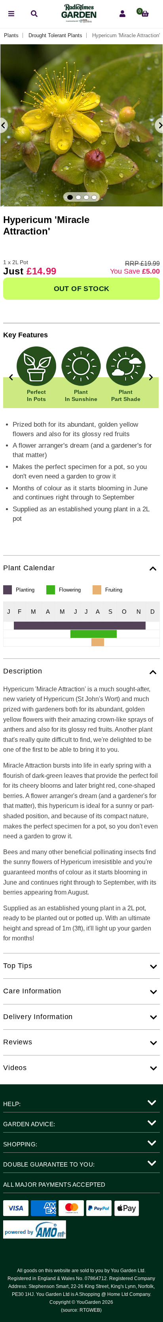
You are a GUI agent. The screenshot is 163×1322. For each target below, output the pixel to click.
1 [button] (70, 197)
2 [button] (78, 197)
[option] (81, 125)
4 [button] (94, 197)
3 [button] (86, 197)
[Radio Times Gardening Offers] (78, 21)
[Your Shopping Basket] (145, 14)
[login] (122, 14)
